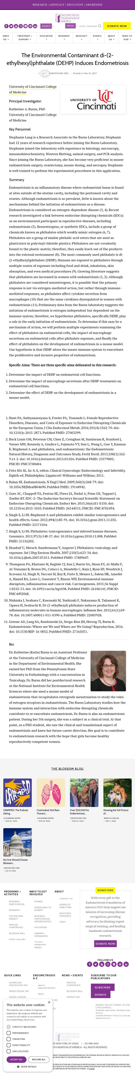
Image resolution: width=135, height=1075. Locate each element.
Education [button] (46, 36)
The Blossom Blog (67, 769)
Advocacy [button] (81, 36)
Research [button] (64, 36)
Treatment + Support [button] (24, 37)
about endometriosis (46, 986)
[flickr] (25, 26)
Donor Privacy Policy (108, 1015)
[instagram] (21, 26)
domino (92, 1069)
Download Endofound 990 (18, 983)
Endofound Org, (59, 73)
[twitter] (11, 26)
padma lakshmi (17, 997)
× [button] (49, 1002)
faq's (41, 994)
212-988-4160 (91, 1043)
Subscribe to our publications (104, 977)
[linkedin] (35, 26)
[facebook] (6, 26)
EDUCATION (75, 4)
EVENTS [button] (97, 36)
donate (38, 901)
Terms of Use (122, 1005)
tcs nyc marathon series (40, 945)
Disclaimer (103, 1007)
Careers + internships (41, 934)
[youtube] (16, 26)
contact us (66, 898)
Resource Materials (65, 914)
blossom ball (17, 933)
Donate (101, 994)
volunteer (40, 927)
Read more (29, 1019)
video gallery (17, 939)
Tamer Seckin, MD (19, 991)
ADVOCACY (57, 4)
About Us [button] (111, 37)
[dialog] (28, 1035)
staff (63, 922)
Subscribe (103, 987)
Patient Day (73, 997)
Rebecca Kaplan (111, 818)
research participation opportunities (42, 919)
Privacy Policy (104, 1005)
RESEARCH (40, 4)
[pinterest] (30, 26)
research (14, 910)
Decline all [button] (38, 1059)
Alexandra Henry (12, 818)
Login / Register (88, 26)
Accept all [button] (16, 1059)
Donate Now (117, 26)
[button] (28, 1066)
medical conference (16, 926)
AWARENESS (94, 4)
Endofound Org (78, 818)
